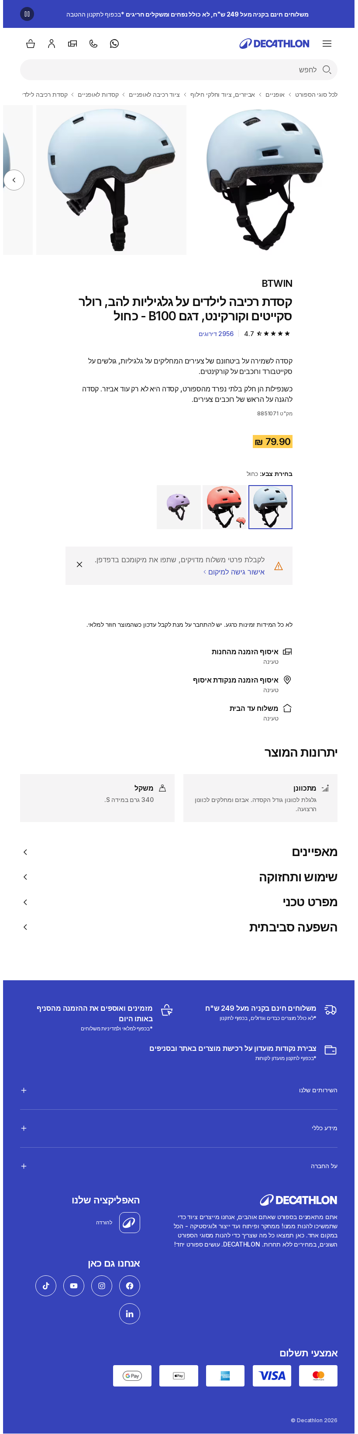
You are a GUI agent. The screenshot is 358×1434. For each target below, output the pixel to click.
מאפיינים (311, 852)
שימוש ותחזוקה (295, 877)
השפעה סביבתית (290, 927)
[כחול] (267, 507)
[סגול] (176, 507)
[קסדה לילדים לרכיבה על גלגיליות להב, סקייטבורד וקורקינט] (262, 180)
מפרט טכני (306, 902)
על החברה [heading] (321, 1165)
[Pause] (24, 14)
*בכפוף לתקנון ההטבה (184, 14)
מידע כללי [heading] (321, 1128)
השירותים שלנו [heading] (315, 1090)
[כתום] (222, 507)
